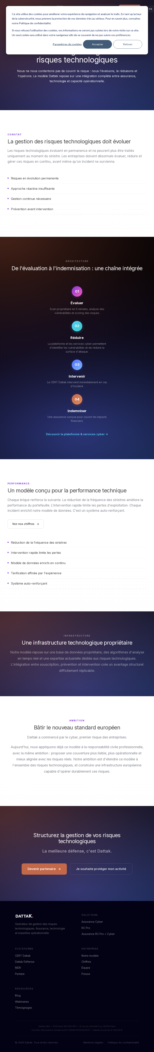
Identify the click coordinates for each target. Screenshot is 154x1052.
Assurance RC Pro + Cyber (98, 933)
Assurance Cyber (92, 921)
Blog (18, 995)
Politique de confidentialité (123, 1042)
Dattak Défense (24, 961)
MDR (18, 967)
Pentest (19, 973)
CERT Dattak (23, 955)
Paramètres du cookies (67, 44)
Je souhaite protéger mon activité (101, 869)
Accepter (97, 44)
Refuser (127, 44)
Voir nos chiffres (23, 523)
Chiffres (86, 961)
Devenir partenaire (42, 869)
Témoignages (23, 1007)
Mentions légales (93, 1042)
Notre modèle (90, 955)
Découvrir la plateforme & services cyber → (77, 434)
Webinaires (22, 1001)
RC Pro (86, 927)
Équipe (86, 967)
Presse (86, 973)
